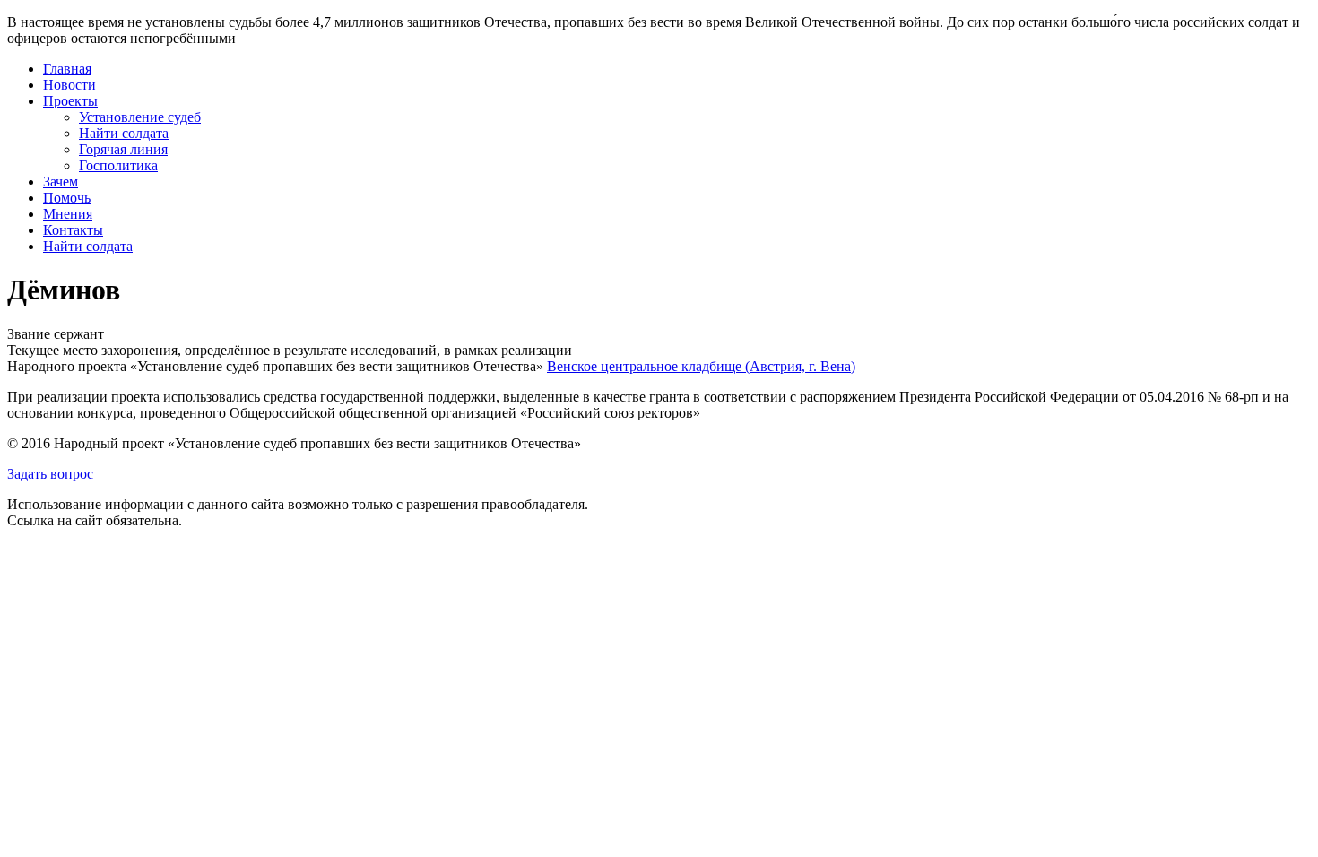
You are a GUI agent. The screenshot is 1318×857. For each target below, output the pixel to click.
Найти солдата (124, 133)
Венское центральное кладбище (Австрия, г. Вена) (701, 366)
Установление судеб (140, 117)
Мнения (67, 213)
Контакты (73, 230)
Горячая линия (123, 149)
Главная (67, 68)
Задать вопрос (50, 473)
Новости (69, 84)
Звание (28, 334)
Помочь (67, 197)
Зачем (60, 181)
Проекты (70, 100)
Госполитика (118, 165)
